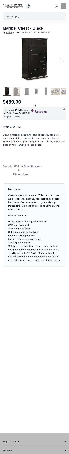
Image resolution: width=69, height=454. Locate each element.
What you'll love (12, 126)
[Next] (61, 59)
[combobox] (34, 17)
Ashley (10, 32)
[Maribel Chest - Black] (34, 59)
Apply (7, 116)
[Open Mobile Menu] (63, 6)
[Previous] (7, 59)
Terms (16, 116)
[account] (56, 6)
